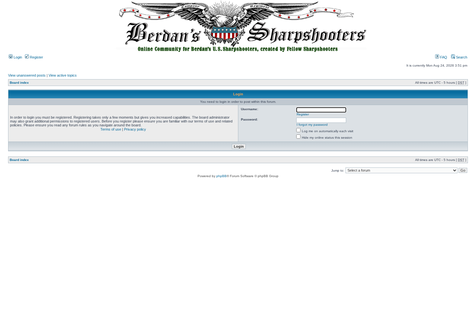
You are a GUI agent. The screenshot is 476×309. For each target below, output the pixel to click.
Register (36, 57)
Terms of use (110, 129)
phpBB (221, 176)
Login (17, 57)
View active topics (63, 75)
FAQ (443, 57)
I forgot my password (312, 124)
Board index (19, 82)
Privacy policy (135, 129)
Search (461, 57)
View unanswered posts (27, 75)
